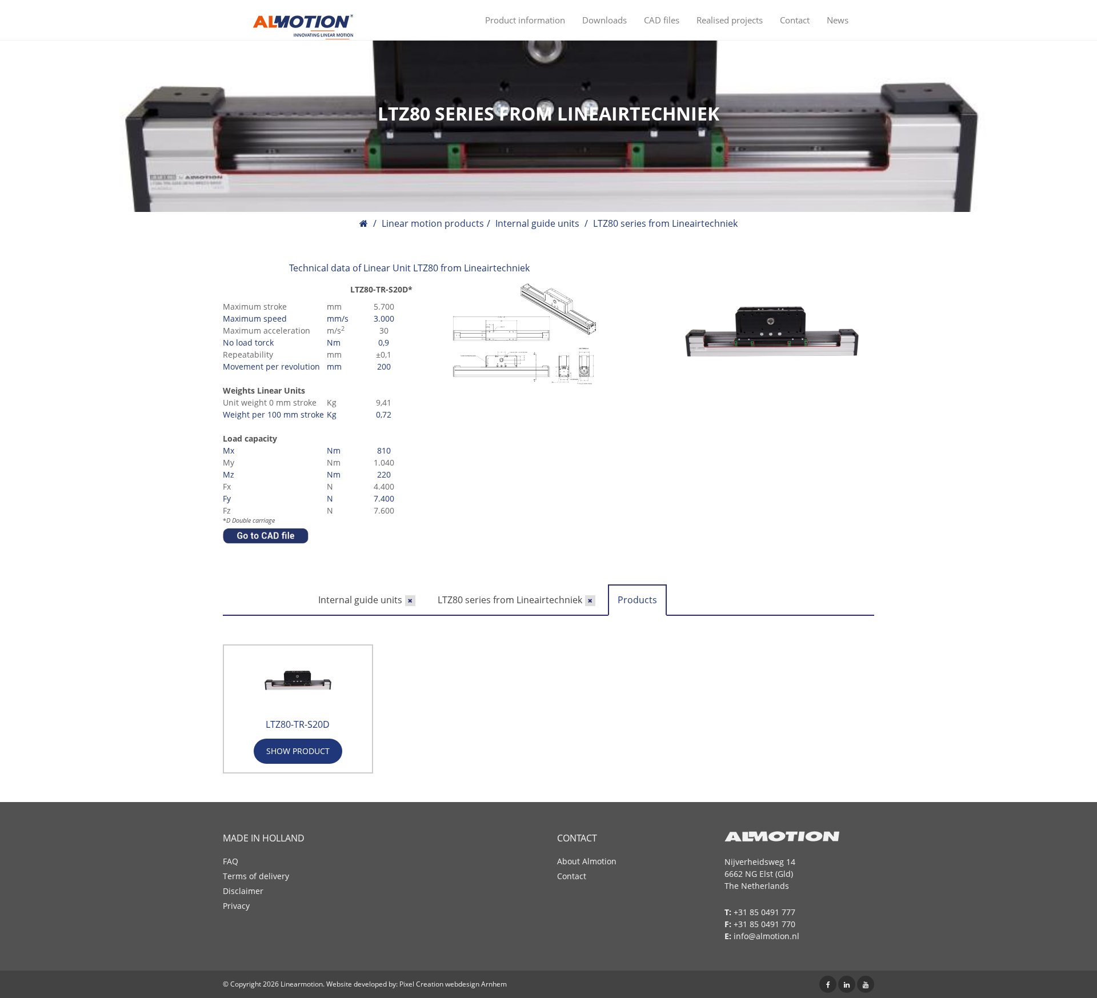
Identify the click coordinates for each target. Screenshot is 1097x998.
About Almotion (586, 861)
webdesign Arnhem (476, 984)
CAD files (661, 20)
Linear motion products (433, 223)
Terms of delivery (256, 876)
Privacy (236, 905)
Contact (795, 20)
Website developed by (361, 984)
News (837, 20)
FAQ (230, 861)
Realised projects (729, 20)
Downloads (604, 20)
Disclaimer (243, 890)
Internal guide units (537, 223)
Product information (525, 20)
